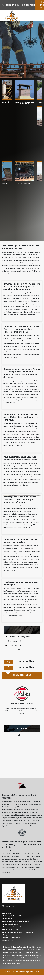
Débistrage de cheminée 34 (12, 916)
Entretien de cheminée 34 (11, 938)
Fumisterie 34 (7, 919)
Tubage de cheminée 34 (10, 935)
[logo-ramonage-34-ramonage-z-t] (12, 15)
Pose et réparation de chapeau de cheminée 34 (18, 932)
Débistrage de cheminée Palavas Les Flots (16, 947)
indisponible (10, 5)
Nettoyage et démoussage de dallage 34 (16, 921)
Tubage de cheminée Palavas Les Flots (20, 961)
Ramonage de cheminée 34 (12, 927)
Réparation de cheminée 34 (12, 929)
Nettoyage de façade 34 (11, 924)
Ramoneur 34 (7, 913)
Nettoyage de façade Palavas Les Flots (18, 952)
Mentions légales (33, 972)
